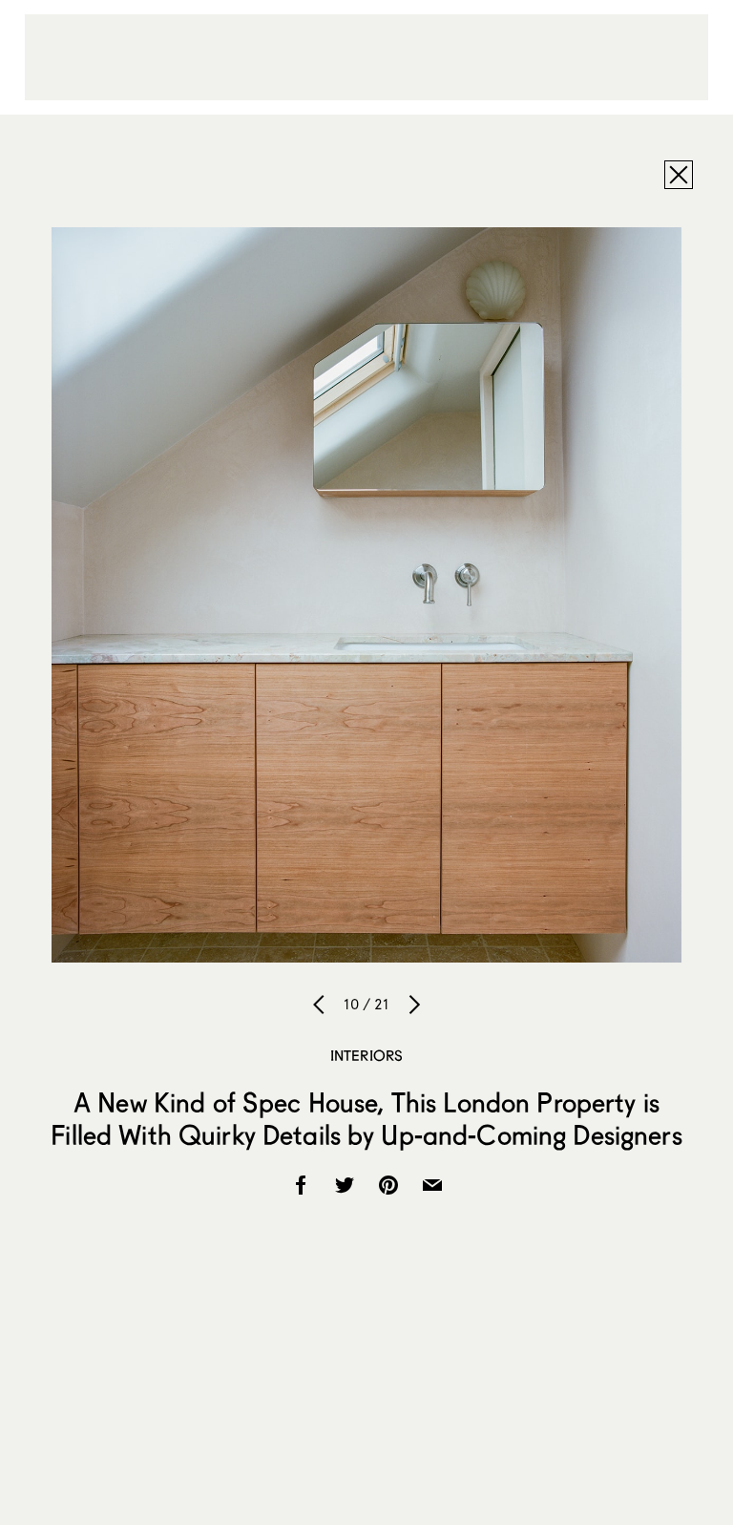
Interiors (366, 1055)
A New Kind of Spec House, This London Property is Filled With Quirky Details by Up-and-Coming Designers (366, 1118)
